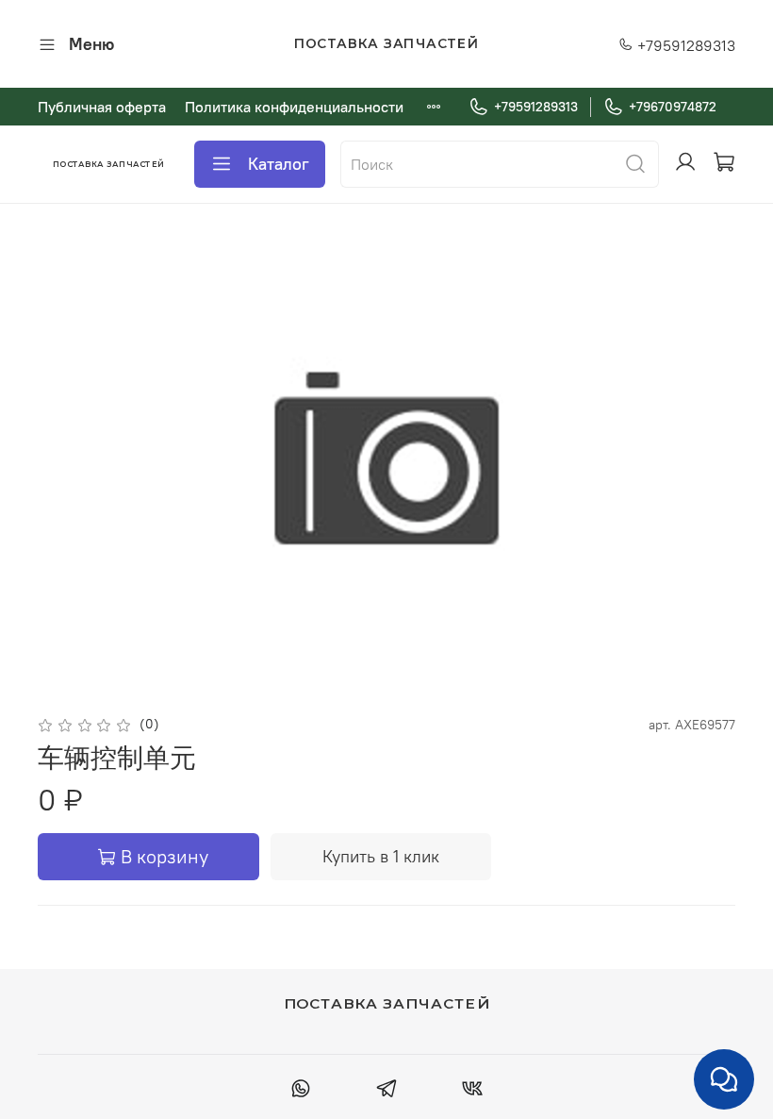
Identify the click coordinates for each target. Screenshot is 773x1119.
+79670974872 (672, 106)
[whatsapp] (300, 1090)
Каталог (278, 164)
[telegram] (386, 1090)
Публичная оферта (102, 106)
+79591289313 (684, 45)
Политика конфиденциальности (294, 106)
